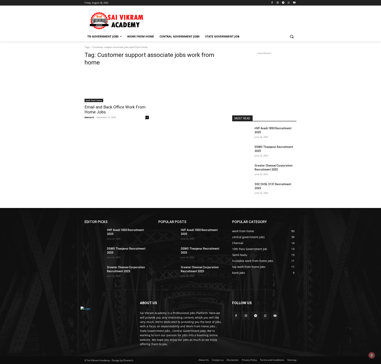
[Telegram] (283, 3)
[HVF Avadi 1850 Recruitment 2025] (241, 133)
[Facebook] (272, 3)
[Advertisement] (220, 20)
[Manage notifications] (371, 355)
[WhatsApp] (288, 3)
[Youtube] (294, 3)
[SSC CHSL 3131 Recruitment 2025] (241, 189)
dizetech (89, 117)
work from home (94, 100)
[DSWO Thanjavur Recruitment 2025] (241, 152)
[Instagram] (277, 3)
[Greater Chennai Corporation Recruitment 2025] (241, 170)
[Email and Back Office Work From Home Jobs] (117, 86)
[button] (291, 36)
